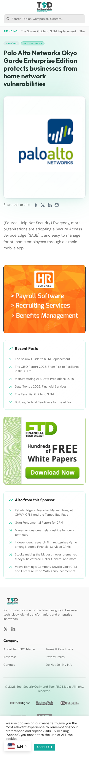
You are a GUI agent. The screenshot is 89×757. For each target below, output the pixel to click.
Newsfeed (11, 43)
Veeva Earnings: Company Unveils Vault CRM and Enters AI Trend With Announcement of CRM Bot (46, 569)
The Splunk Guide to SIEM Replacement (48, 31)
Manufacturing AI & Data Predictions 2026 (44, 379)
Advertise (10, 657)
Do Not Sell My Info (59, 665)
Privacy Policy (55, 657)
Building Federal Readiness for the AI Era (43, 402)
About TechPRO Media (19, 649)
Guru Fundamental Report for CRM (39, 522)
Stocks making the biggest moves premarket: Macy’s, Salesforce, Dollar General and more (46, 556)
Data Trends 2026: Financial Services (41, 386)
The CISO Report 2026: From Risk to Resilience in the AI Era (47, 369)
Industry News (33, 43)
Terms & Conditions (59, 649)
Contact (9, 665)
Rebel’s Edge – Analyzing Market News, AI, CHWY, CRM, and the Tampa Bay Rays (44, 512)
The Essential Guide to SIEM (34, 394)
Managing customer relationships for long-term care (44, 532)
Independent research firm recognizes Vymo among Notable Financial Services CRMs (46, 544)
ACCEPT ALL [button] (45, 747)
